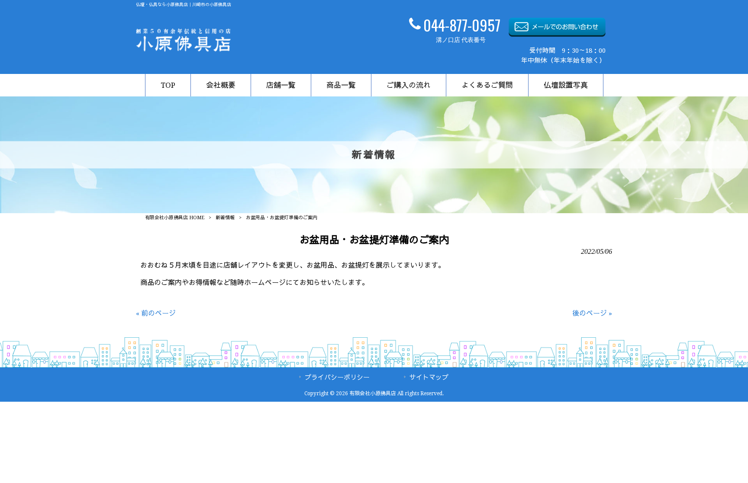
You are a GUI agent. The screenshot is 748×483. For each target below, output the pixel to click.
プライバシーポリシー (337, 377)
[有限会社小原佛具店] (183, 49)
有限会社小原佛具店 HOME (174, 218)
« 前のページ (156, 313)
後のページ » (592, 313)
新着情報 (225, 218)
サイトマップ (428, 377)
